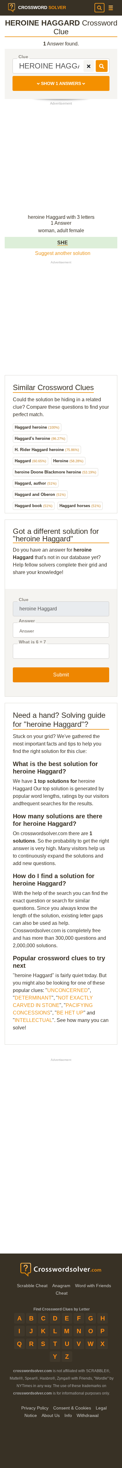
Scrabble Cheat (32, 1285)
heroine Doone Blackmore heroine (55, 472)
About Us (51, 1415)
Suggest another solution (62, 253)
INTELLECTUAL (33, 1020)
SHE (62, 242)
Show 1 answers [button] (61, 83)
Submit (61, 674)
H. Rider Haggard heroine (47, 449)
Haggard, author (36, 483)
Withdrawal (88, 1415)
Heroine (68, 461)
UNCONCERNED (67, 990)
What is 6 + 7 (32, 642)
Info (68, 1415)
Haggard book (34, 505)
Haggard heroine (37, 427)
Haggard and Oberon (40, 494)
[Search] (99, 7)
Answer (27, 621)
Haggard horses (80, 505)
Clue (23, 57)
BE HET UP (70, 1012)
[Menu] (110, 7)
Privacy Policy (34, 1407)
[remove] (89, 66)
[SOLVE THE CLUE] (102, 66)
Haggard (30, 461)
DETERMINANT (33, 997)
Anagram (61, 1285)
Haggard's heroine (40, 438)
